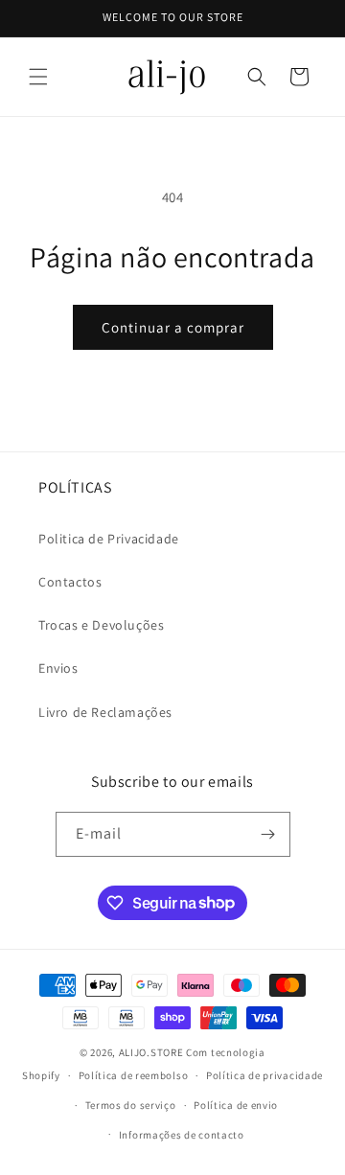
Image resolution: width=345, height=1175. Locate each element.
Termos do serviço (130, 1105)
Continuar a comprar (173, 327)
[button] (38, 77)
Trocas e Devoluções (101, 625)
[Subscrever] (268, 834)
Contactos (70, 581)
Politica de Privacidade (108, 538)
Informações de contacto (181, 1134)
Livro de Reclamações (105, 712)
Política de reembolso (134, 1075)
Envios (58, 668)
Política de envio (236, 1105)
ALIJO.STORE (151, 1052)
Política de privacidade (264, 1075)
